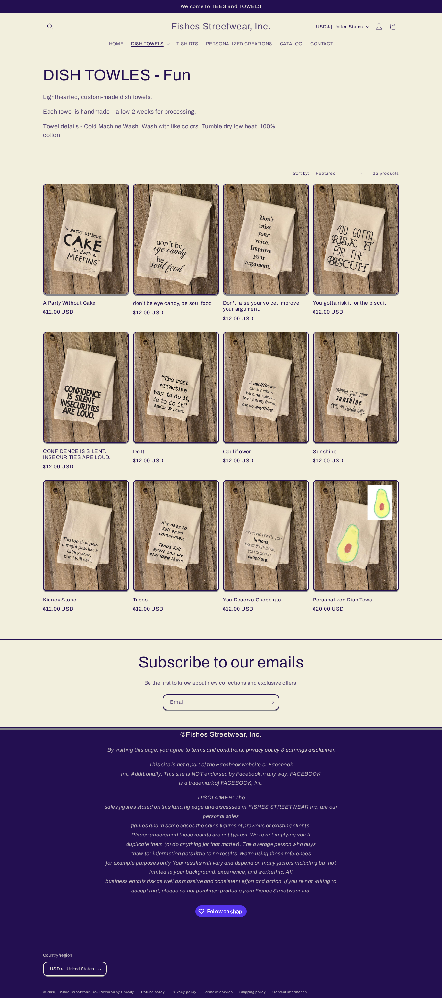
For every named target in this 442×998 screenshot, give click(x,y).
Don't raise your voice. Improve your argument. (261, 306)
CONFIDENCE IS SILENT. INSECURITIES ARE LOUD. (77, 454)
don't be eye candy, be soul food (172, 303)
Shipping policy (252, 992)
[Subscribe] (271, 702)
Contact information (289, 992)
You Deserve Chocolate (252, 599)
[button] (50, 26)
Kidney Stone (60, 599)
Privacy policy (184, 992)
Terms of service (218, 992)
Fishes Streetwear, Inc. (78, 992)
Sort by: (301, 173)
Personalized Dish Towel (343, 599)
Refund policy (153, 992)
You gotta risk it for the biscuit (349, 303)
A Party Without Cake (69, 303)
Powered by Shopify (116, 992)
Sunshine (325, 451)
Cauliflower (237, 451)
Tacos (140, 599)
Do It (139, 451)
